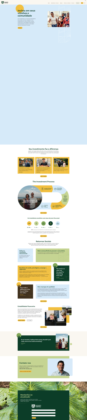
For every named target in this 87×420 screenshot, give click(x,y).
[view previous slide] (16, 344)
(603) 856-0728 (29, 368)
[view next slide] (71, 344)
